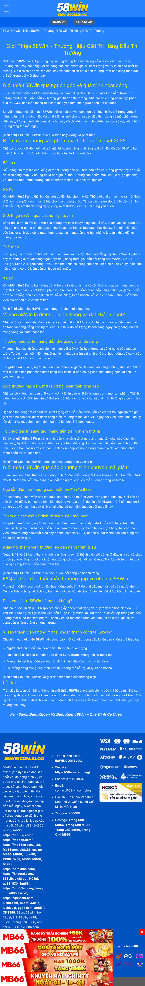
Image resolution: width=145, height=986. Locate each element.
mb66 (7, 830)
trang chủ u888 (24, 922)
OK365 (38, 825)
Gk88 (16, 859)
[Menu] (6, 8)
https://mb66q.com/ (17, 835)
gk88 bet (21, 878)
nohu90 (29, 854)
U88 (28, 825)
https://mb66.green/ (18, 845)
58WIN (8, 31)
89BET (39, 908)
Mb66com (10, 849)
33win (19, 825)
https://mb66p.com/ (17, 840)
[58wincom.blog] (72, 8)
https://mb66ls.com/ (18, 888)
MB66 (17, 854)
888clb (8, 878)
